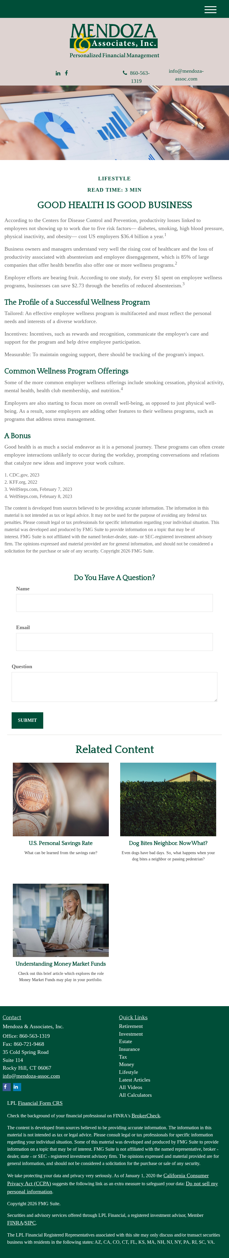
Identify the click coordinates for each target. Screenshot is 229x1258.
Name (23, 589)
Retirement (131, 1026)
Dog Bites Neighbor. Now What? (168, 843)
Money (126, 1064)
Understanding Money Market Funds (61, 964)
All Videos (130, 1087)
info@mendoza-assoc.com (186, 75)
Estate (125, 1041)
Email (23, 627)
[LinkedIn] (58, 73)
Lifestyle (128, 1072)
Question (22, 666)
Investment (131, 1034)
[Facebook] (66, 73)
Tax (123, 1057)
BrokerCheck (145, 1116)
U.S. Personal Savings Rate (61, 843)
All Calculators (135, 1095)
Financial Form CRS (40, 1103)
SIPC (30, 1223)
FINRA (15, 1223)
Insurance (129, 1049)
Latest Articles (134, 1080)
